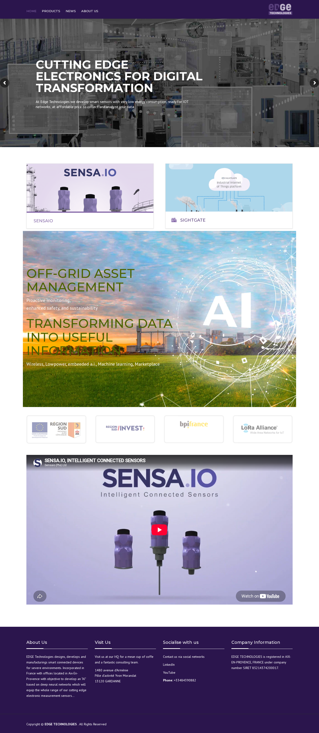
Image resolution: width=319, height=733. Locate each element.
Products (51, 11)
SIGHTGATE (193, 220)
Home (31, 11)
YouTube (169, 672)
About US (89, 11)
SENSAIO (43, 220)
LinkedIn (169, 664)
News (71, 11)
